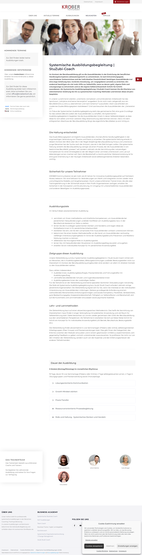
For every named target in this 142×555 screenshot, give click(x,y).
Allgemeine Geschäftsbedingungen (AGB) (49, 550)
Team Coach (41, 523)
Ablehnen (110, 546)
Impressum (122, 551)
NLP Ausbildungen (43, 520)
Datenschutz (113, 551)
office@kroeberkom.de (22, 94)
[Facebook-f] (74, 525)
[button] (32, 15)
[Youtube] (80, 525)
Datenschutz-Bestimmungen (37, 552)
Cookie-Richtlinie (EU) (27, 550)
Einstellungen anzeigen (127, 546)
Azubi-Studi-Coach (43, 540)
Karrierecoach (42, 530)
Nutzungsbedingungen (53, 552)
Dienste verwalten (91, 540)
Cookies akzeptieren (94, 546)
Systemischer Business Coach (47, 516)
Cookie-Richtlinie (102, 551)
